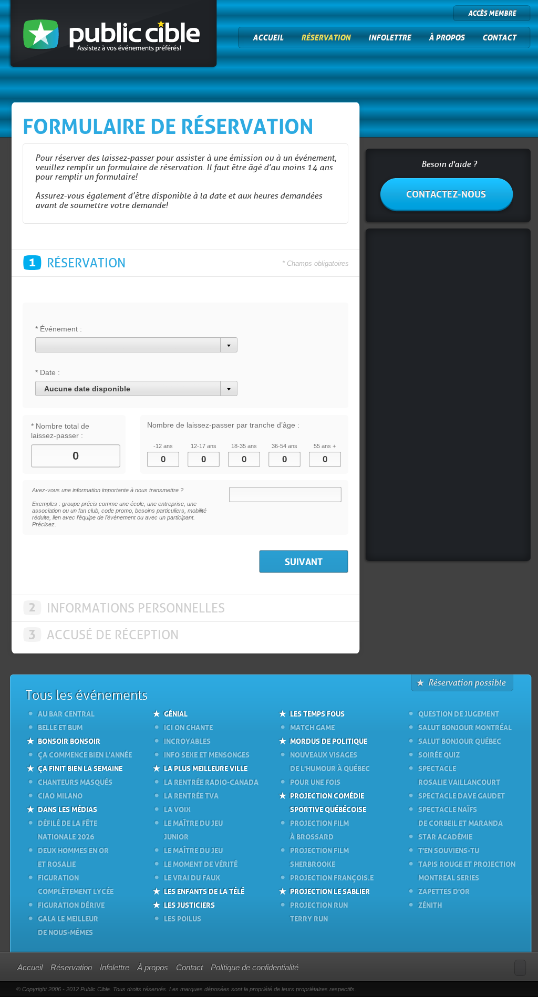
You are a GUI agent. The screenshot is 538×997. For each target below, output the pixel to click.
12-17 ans (203, 446)
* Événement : (58, 329)
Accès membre (492, 13)
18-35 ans (244, 446)
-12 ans (163, 446)
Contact (499, 38)
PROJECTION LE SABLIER (330, 890)
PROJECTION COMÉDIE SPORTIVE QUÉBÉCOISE (328, 801)
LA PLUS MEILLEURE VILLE (205, 767)
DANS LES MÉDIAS (67, 808)
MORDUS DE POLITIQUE (328, 740)
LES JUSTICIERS (189, 904)
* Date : (47, 372)
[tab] (185, 263)
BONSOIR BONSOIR (69, 740)
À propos (446, 38)
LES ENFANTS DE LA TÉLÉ (204, 890)
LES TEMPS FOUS (317, 713)
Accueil (268, 38)
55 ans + (325, 446)
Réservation (325, 38)
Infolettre (389, 38)
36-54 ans (284, 446)
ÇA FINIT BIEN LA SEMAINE (80, 767)
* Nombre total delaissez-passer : (60, 431)
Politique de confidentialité (254, 967)
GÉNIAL (176, 713)
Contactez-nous (446, 192)
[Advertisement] (447, 396)
